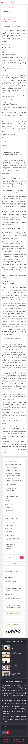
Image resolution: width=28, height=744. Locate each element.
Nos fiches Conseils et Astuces (12, 464)
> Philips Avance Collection (12, 538)
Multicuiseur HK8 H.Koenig (11, 525)
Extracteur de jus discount (13, 477)
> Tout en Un (9, 500)
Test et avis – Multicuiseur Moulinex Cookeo (15, 647)
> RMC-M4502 (9, 546)
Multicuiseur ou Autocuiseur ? (14, 470)
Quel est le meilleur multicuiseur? (15, 659)
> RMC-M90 (9, 548)
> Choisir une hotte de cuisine (13, 598)
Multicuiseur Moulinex (10, 484)
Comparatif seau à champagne (14, 480)
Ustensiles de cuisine (10, 603)
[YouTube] (7, 732)
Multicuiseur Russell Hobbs (11, 496)
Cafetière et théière (10, 586)
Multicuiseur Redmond (10, 544)
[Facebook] (4, 732)
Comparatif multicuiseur (11, 461)
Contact (22, 741)
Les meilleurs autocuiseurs (13, 473)
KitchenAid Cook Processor (11, 518)
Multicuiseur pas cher (12, 467)
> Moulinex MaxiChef (11, 488)
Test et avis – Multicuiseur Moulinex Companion (15, 654)
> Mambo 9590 (10, 509)
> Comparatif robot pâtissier (13, 580)
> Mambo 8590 (10, 507)
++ (8, 11)
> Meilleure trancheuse (11, 581)
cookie (17, 393)
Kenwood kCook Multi (10, 515)
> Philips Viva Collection (11, 540)
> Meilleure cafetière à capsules (13, 588)
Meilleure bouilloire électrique (14, 475)
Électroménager (9, 594)
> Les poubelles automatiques (13, 605)
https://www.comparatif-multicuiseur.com (12, 35)
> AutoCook (9, 531)
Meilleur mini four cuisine (13, 478)
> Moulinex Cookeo (11, 487)
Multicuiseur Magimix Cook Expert (13, 522)
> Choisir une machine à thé (13, 590)
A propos (6, 741)
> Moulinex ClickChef (11, 490)
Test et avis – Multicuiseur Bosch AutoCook (15, 673)
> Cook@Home (10, 498)
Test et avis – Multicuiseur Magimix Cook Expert (15, 667)
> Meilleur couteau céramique (13, 607)
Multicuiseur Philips (9, 535)
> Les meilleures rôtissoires (12, 573)
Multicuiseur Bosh (9, 528)
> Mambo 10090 (10, 510)
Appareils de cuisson (10, 569)
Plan (10, 741)
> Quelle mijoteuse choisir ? (12, 571)
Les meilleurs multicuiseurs (13, 468)
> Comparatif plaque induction (13, 597)
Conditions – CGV (16, 741)
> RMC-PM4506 (10, 550)
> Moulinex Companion (11, 492)
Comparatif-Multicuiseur (8, 739)
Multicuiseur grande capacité (14, 472)
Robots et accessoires (10, 577)
